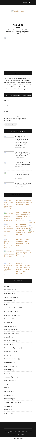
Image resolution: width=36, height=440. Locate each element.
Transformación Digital (11, 402)
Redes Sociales (9, 380)
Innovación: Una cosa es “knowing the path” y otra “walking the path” (23, 153)
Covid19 (6, 304)
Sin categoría (8, 391)
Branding (7, 286)
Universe (7, 406)
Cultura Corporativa (10, 311)
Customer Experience (11, 315)
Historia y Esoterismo (11, 330)
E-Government (8, 322)
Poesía (6, 373)
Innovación (7, 344)
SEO (5, 388)
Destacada (7, 319)
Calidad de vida (9, 290)
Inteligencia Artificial (10, 351)
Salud (6, 384)
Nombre (7, 100)
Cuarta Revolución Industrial (13, 308)
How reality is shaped (11, 333)
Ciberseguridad (9, 293)
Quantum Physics (9, 377)
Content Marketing (10, 297)
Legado (6, 355)
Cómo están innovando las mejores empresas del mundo (23, 174)
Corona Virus (8, 301)
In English (7, 337)
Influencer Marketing (10, 341)
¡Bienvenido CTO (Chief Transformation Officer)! (22, 163)
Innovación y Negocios (11, 348)
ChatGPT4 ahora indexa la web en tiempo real (23, 183)
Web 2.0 (6, 413)
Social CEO (7, 395)
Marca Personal (9, 366)
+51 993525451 (26, 2)
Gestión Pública (9, 326)
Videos (6, 410)
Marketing (7, 370)
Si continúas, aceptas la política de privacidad (15, 119)
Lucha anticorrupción (10, 359)
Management (8, 362)
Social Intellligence (10, 399)
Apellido (6, 106)
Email (6, 111)
